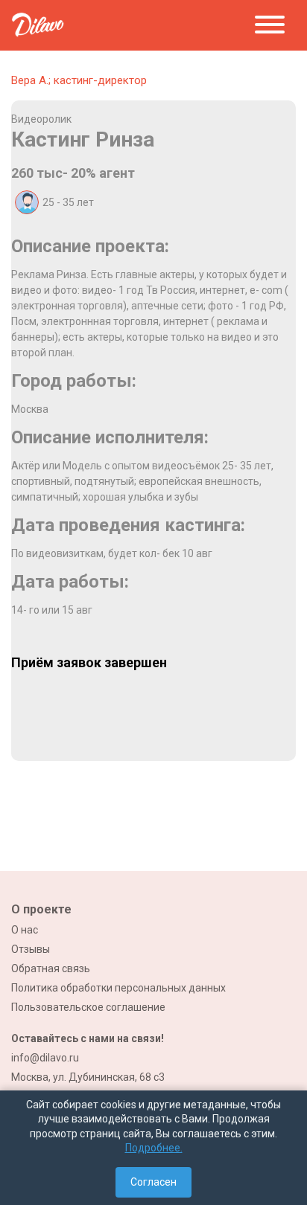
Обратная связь (50, 968)
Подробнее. (154, 1148)
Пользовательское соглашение (88, 1007)
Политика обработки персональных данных (118, 988)
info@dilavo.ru (45, 1058)
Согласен (153, 1182)
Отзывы (30, 949)
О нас (24, 930)
